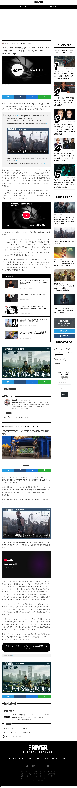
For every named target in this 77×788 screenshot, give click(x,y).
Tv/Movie (34, 426)
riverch (47, 780)
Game (29, 43)
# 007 (6, 417)
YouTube (65, 758)
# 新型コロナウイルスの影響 (12, 736)
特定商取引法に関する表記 (51, 774)
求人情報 (44, 775)
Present (53, 7)
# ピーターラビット (19, 728)
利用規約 (22, 775)
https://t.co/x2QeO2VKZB (25, 158)
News (23, 43)
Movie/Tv (12, 758)
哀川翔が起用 (35, 637)
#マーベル (57, 352)
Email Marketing (61, 403)
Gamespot (9, 655)
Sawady (7, 43)
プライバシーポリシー (28, 774)
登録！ (64, 394)
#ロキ (56, 348)
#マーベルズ (65, 348)
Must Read (24, 7)
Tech (46, 758)
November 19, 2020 (37, 163)
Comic (38, 758)
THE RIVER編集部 (9, 426)
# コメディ (7, 728)
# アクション (14, 417)
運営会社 (40, 775)
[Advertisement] (38, 23)
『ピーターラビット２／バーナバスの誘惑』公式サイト (26, 647)
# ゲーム (23, 417)
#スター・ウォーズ (59, 359)
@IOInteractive (40, 123)
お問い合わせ (35, 774)
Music (21, 758)
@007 (15, 116)
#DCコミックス (59, 355)
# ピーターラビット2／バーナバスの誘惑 (16, 732)
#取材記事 (57, 363)
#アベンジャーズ (68, 352)
